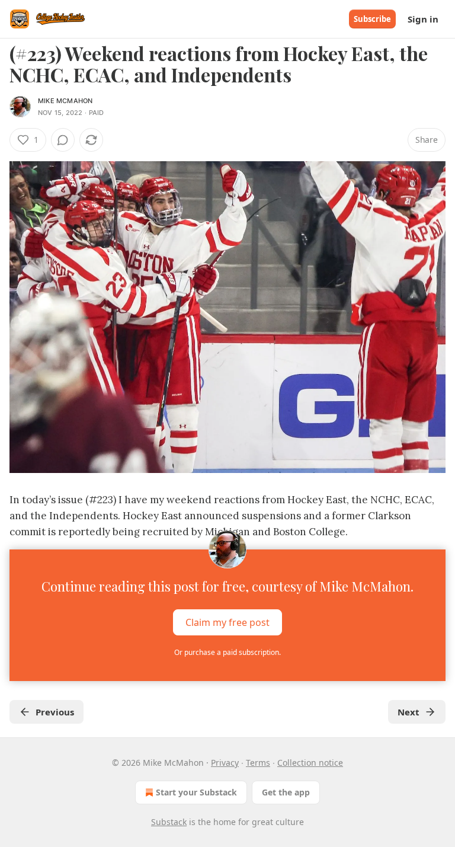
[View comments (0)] (63, 140)
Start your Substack (196, 792)
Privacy (225, 762)
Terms (258, 762)
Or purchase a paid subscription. (227, 652)
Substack (169, 821)
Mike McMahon (65, 101)
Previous (55, 712)
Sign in (423, 19)
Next (408, 712)
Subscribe (372, 19)
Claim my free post (227, 622)
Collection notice (310, 762)
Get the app (286, 792)
